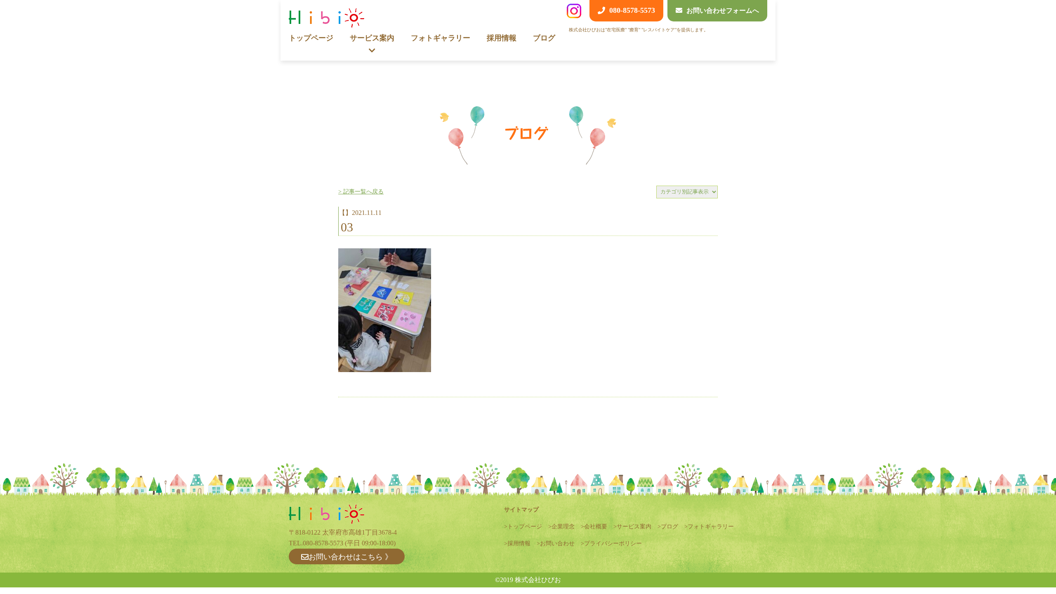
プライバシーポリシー (613, 543)
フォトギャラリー (440, 38)
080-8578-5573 (323, 543)
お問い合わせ (557, 543)
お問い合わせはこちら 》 (350, 557)
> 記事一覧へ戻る (361, 192)
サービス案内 (634, 526)
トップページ (311, 38)
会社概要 (595, 526)
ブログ (544, 38)
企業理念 (563, 526)
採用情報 (501, 38)
